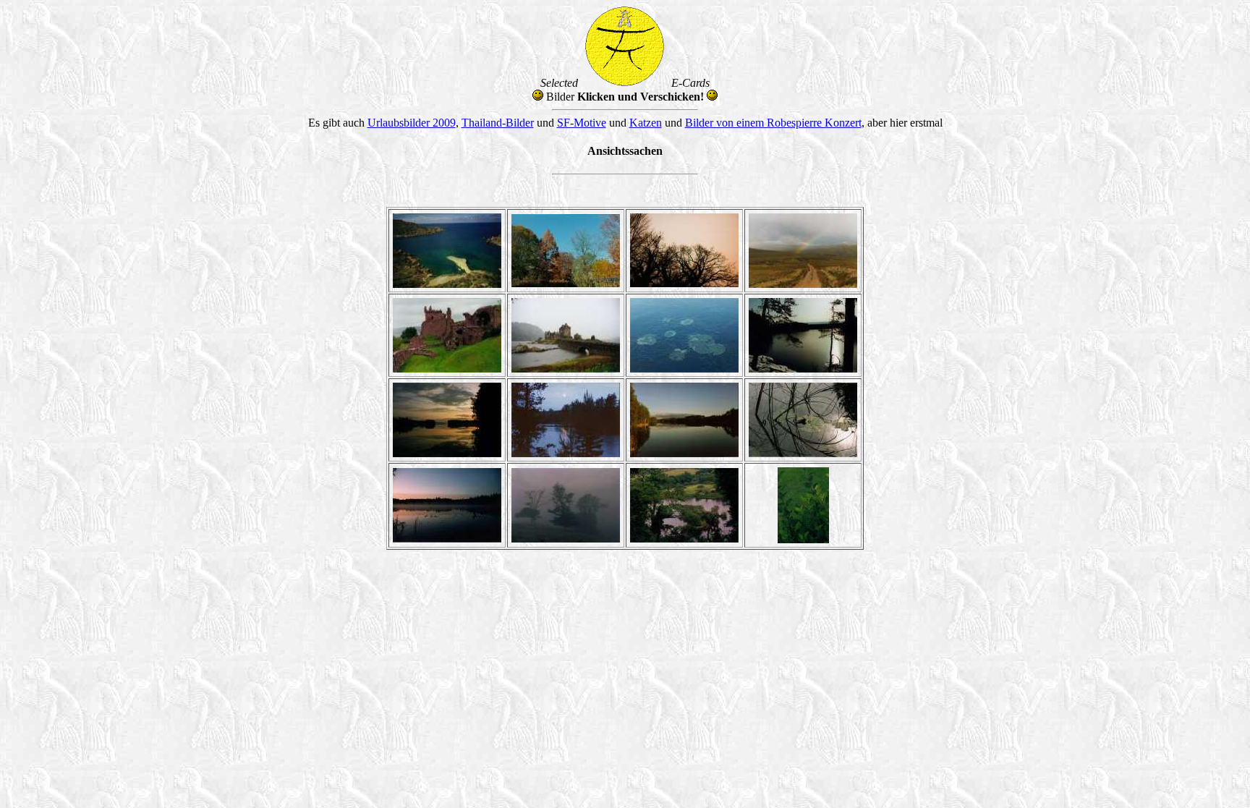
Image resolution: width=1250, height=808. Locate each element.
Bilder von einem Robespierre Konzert (773, 122)
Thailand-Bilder (498, 122)
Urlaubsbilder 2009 (411, 122)
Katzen (645, 122)
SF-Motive (581, 122)
